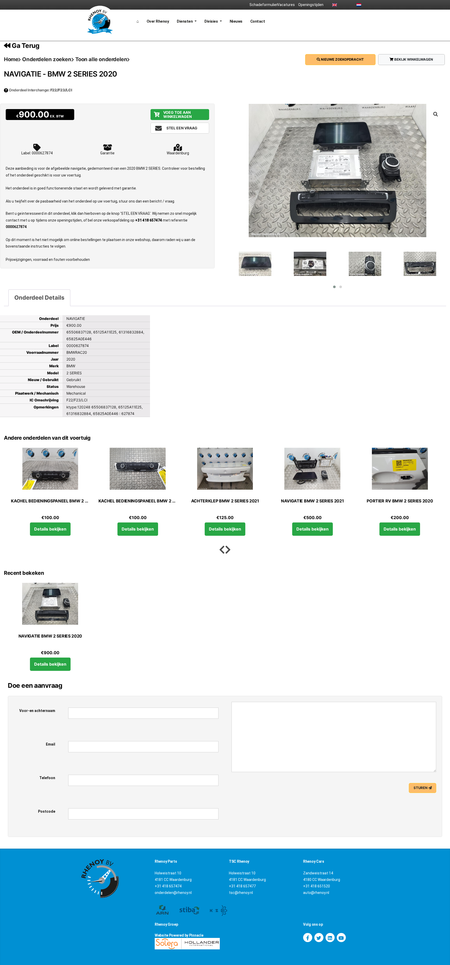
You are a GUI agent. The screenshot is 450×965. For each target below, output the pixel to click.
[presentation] (222, 550)
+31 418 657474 (148, 220)
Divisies (211, 21)
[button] (334, 286)
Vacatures (286, 5)
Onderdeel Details (39, 297)
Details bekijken (50, 529)
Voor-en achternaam (37, 711)
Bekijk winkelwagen (413, 59)
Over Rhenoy (158, 21)
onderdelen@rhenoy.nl (173, 893)
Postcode (46, 811)
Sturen (421, 788)
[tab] (39, 297)
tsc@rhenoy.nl (241, 893)
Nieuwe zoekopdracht (342, 59)
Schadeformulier (261, 5)
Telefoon (47, 778)
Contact (257, 21)
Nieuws (236, 21)
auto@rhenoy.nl (316, 893)
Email (50, 744)
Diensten (185, 21)
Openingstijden (310, 5)
